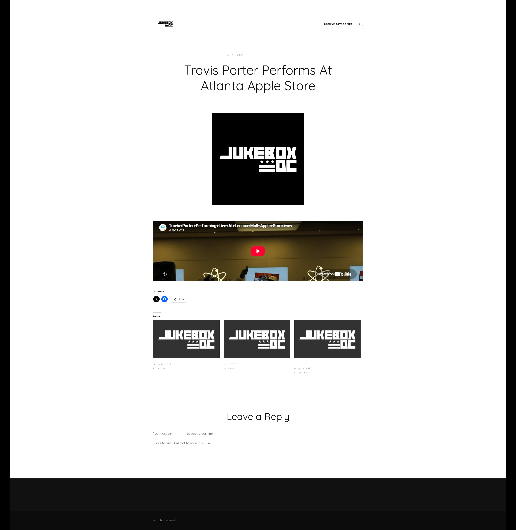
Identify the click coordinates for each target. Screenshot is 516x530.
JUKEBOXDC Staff (261, 55)
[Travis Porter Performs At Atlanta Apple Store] (258, 159)
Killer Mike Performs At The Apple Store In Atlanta (185, 360)
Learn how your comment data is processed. (244, 443)
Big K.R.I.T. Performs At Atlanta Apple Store (252, 360)
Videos (283, 55)
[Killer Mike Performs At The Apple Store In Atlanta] (186, 339)
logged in (179, 433)
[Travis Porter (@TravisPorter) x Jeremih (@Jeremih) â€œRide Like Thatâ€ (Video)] (327, 339)
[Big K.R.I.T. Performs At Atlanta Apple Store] (257, 339)
